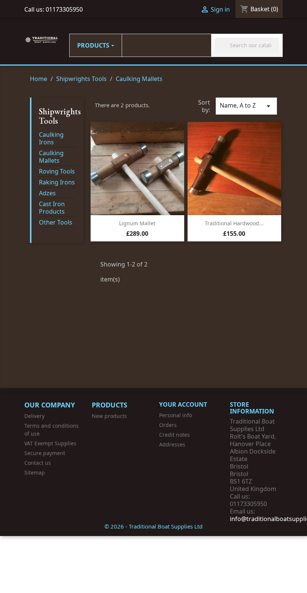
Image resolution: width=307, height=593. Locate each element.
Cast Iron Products (52, 208)
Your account (183, 404)
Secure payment (44, 453)
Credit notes (174, 434)
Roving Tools (57, 171)
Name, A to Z (246, 106)
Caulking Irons (51, 138)
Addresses (172, 444)
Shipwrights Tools (60, 116)
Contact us (37, 462)
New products (109, 415)
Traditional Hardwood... (234, 223)
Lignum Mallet (137, 223)
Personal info (175, 415)
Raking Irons (57, 182)
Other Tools (55, 222)
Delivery (34, 415)
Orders (168, 424)
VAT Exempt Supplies (50, 443)
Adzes (47, 193)
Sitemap (34, 472)
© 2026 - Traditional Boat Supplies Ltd (153, 526)
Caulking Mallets (51, 157)
